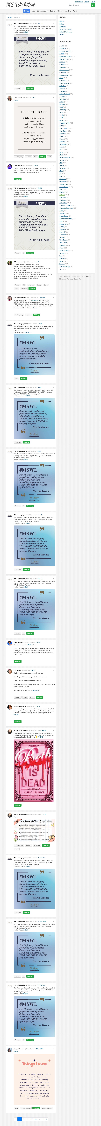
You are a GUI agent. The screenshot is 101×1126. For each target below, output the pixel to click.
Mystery (28, 315)
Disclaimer (62, 279)
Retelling (30, 88)
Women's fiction (25, 1108)
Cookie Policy (85, 277)
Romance (17, 697)
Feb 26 (38, 642)
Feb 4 (44, 814)
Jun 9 (37, 262)
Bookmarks (79, 2)
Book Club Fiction (47, 1108)
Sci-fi (49, 157)
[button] (54, 23)
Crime (16, 1108)
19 (35, 1119)
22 (23, 1119)
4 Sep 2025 (39, 1049)
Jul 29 (36, 165)
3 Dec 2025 (41, 858)
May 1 (40, 324)
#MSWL (25, 32)
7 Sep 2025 (41, 985)
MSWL (10, 17)
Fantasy (17, 88)
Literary (39, 285)
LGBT (32, 697)
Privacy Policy (75, 277)
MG (24, 285)
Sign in (93, 2)
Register (86, 2)
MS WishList (20, 4)
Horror (16, 849)
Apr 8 (39, 387)
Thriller (25, 697)
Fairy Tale (24, 288)
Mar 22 (40, 515)
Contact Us (77, 279)
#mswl (16, 100)
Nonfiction (37, 845)
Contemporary (19, 157)
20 (31, 1119)
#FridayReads (35, 300)
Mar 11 (40, 578)
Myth (35, 157)
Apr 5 (39, 451)
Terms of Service (64, 277)
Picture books (19, 845)
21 (27, 1119)
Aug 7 (34, 97)
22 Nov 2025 (42, 921)
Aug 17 (40, 23)
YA (23, 88)
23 (19, 1119)
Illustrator (28, 845)
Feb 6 (44, 730)
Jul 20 (40, 188)
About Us (70, 279)
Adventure (31, 285)
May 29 (42, 297)
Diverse (46, 285)
